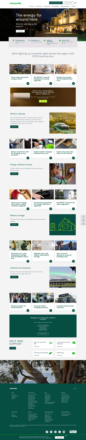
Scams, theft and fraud (32, 417)
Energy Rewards (48, 396)
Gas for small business (49, 403)
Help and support (65, 6)
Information (14, 415)
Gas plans (46, 401)
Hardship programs (65, 415)
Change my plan (31, 399)
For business (39, 6)
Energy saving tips (31, 419)
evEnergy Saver (48, 398)
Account (83, 217)
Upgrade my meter (65, 399)
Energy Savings (14, 416)
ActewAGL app (31, 396)
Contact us (30, 407)
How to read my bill (48, 414)
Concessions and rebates (66, 414)
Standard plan (47, 399)
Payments (83, 224)
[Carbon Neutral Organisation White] (73, 432)
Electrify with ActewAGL (56, 2)
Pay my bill (47, 415)
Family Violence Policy (32, 415)
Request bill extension (49, 419)
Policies (29, 420)
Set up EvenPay (48, 417)
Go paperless (47, 421)
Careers (13, 398)
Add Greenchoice (31, 404)
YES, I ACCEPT (59, 437)
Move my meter (64, 402)
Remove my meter (65, 401)
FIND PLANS (20, 31)
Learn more (43, 101)
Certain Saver (47, 394)
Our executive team (15, 396)
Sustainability (55, 6)
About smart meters (65, 396)
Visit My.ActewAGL (43, 333)
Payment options (48, 416)
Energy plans (47, 6)
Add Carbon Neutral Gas (32, 402)
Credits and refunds (48, 420)
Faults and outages (31, 406)
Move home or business (32, 401)
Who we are (14, 394)
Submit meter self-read (66, 397)
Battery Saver (47, 397)
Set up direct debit (31, 398)
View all (12, 348)
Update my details (31, 397)
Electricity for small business (50, 402)
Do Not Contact (31, 408)
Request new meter (65, 398)
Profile (83, 220)
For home (31, 6)
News (13, 414)
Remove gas (30, 403)
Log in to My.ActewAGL (32, 394)
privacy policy (48, 437)
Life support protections (32, 414)
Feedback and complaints (33, 416)
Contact (73, 6)
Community (14, 397)
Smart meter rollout (65, 394)
